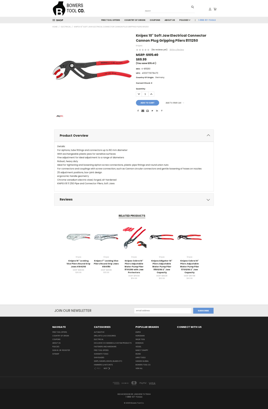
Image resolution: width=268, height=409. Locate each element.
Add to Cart (78, 239)
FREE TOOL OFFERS (110, 20)
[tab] (134, 136)
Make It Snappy (142, 350)
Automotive (99, 332)
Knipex (138, 332)
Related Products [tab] (132, 216)
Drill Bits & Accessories (105, 336)
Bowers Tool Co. (143, 365)
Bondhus (139, 343)
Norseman (140, 336)
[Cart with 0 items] (215, 9)
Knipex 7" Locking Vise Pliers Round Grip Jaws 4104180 (106, 263)
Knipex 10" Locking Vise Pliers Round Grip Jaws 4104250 (78, 263)
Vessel (138, 346)
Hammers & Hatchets (103, 365)
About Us (170, 20)
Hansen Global (142, 361)
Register (66, 350)
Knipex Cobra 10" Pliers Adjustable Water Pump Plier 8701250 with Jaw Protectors (134, 266)
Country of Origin (134, 20)
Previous (260, 400)
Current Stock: (144, 83)
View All (139, 368)
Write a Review (177, 49)
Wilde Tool (140, 339)
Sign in (55, 350)
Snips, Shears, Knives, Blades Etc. (108, 361)
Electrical (98, 339)
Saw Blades (99, 357)
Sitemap (55, 354)
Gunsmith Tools (101, 354)
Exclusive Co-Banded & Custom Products (113, 343)
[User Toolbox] (210, 9)
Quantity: (141, 88)
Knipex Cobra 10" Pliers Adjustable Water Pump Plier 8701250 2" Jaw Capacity (189, 266)
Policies (184, 20)
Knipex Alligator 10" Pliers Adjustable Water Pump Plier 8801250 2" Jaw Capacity (161, 266)
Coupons (155, 20)
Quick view (78, 234)
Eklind (138, 354)
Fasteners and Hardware (105, 346)
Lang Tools (141, 357)
